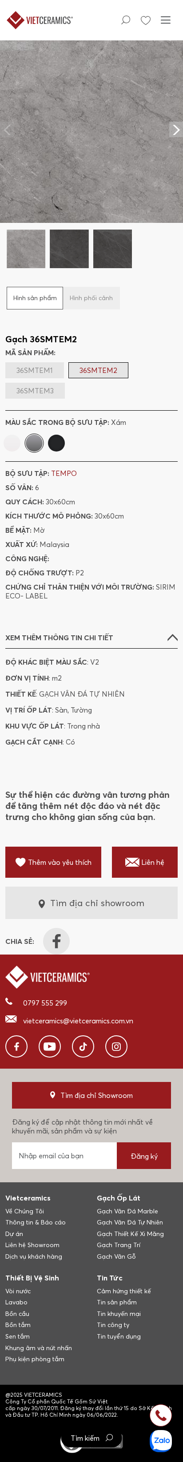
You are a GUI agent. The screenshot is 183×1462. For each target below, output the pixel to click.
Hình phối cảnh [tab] (91, 298)
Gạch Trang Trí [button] (118, 1245)
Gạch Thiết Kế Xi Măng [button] (130, 1234)
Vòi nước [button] (18, 1291)
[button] (176, 129)
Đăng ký (144, 1156)
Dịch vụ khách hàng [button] (33, 1256)
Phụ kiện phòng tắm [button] (34, 1359)
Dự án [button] (14, 1234)
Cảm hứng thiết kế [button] (124, 1291)
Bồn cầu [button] (17, 1314)
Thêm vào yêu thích (60, 862)
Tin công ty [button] (113, 1325)
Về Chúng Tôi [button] (24, 1211)
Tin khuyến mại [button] (119, 1314)
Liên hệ (152, 862)
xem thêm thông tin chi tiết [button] (59, 637)
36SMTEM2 (98, 370)
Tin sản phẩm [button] (117, 1302)
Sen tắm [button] (17, 1336)
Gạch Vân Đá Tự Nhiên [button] (130, 1222)
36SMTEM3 (35, 390)
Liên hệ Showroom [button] (32, 1245)
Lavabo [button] (16, 1302)
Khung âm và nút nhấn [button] (38, 1348)
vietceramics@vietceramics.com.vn (78, 1020)
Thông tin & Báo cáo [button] (35, 1222)
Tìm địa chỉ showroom (97, 902)
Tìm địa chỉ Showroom (96, 1095)
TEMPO (64, 473)
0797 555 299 (45, 1002)
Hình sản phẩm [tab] (35, 298)
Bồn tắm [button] (18, 1325)
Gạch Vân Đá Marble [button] (127, 1211)
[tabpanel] (91, 154)
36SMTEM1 (34, 370)
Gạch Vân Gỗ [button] (116, 1256)
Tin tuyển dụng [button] (119, 1336)
